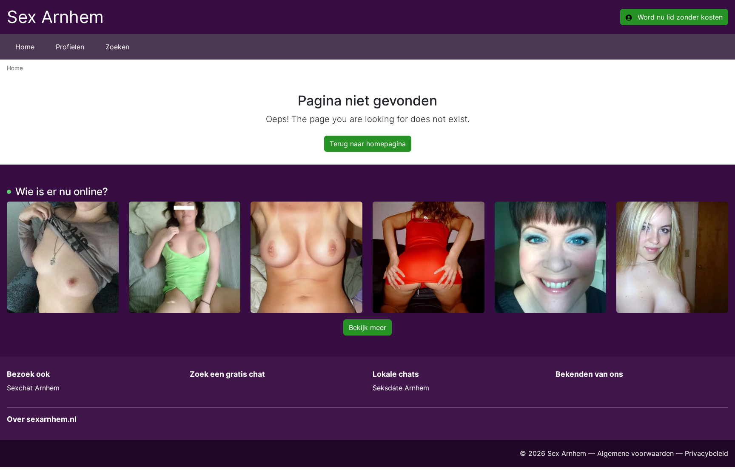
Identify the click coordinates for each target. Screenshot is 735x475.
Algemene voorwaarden (635, 453)
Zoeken (117, 47)
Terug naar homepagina (368, 143)
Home (24, 47)
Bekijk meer (367, 327)
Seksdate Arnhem (401, 388)
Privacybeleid (706, 453)
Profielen (70, 47)
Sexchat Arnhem (33, 388)
